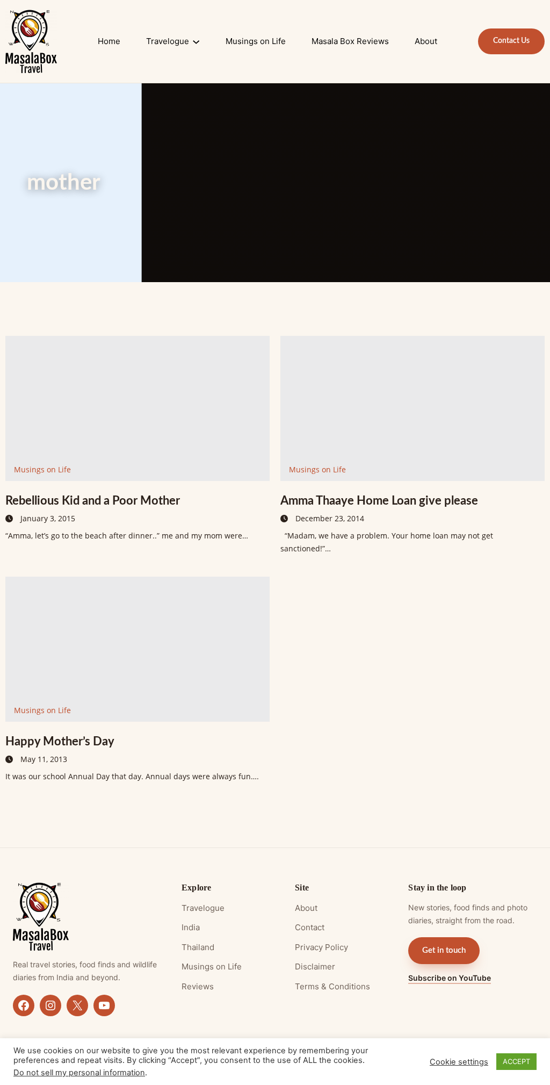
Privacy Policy (321, 947)
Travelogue (203, 908)
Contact (309, 927)
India (191, 927)
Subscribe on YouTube (449, 977)
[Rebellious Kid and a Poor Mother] (137, 408)
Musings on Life (42, 469)
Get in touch (444, 950)
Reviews (198, 986)
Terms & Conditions (332, 986)
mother (63, 182)
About (306, 908)
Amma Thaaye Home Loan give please (379, 501)
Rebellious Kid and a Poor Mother (92, 501)
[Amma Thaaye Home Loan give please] (412, 408)
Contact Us (511, 41)
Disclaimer (315, 966)
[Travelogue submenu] (196, 41)
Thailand (198, 947)
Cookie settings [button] (459, 1062)
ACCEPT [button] (516, 1061)
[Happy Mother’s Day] (137, 649)
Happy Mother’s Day (59, 742)
